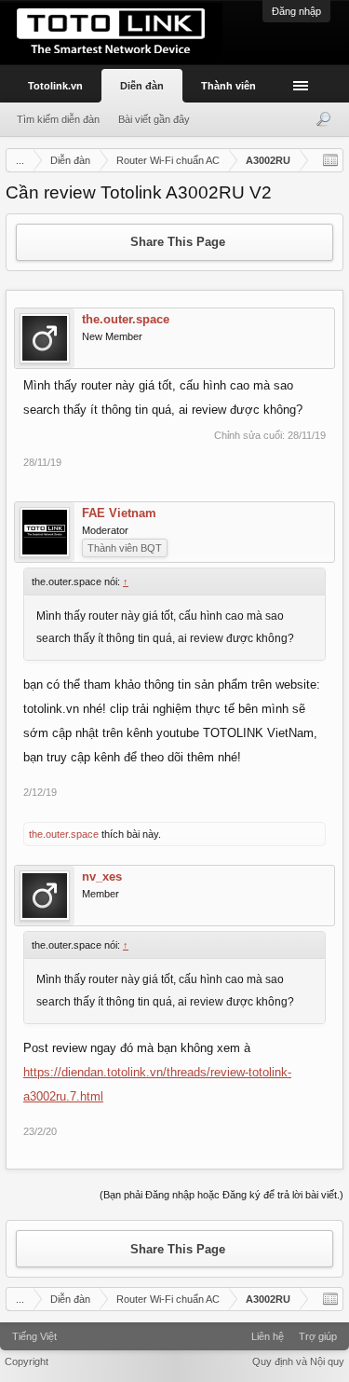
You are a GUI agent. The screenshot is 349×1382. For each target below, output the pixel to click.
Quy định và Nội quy (298, 1361)
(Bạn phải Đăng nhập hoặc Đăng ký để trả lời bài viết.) (221, 1194)
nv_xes (102, 876)
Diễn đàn (142, 85)
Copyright (26, 1361)
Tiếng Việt (34, 1336)
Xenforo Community (174, 1329)
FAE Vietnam (119, 513)
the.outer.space (125, 319)
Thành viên (228, 85)
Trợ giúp (318, 1336)
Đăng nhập (296, 11)
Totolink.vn (55, 85)
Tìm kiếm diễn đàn (58, 119)
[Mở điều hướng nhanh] (330, 160)
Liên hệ (267, 1336)
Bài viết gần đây (154, 119)
